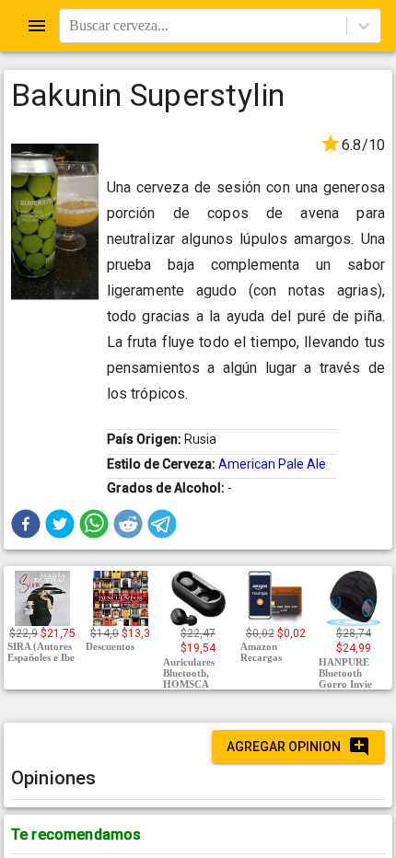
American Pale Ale (272, 464)
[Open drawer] (37, 26)
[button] (26, 524)
